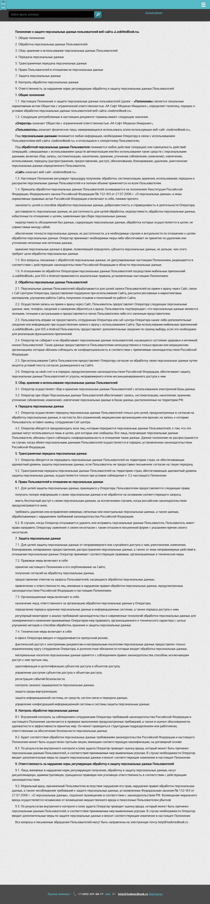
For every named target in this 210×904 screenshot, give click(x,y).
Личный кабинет (153, 12)
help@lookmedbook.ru (133, 894)
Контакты (155, 894)
